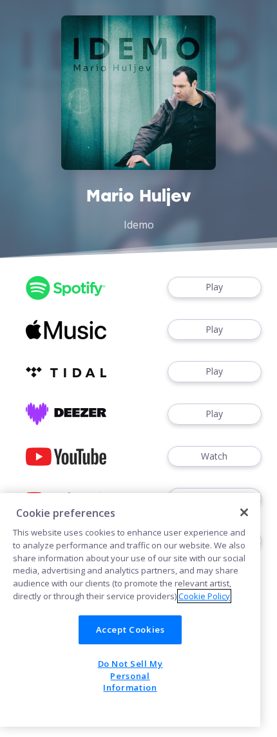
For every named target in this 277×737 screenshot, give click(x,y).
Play (214, 287)
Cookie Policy (204, 596)
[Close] (244, 512)
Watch (214, 456)
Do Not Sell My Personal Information (130, 675)
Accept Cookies (130, 629)
